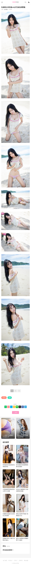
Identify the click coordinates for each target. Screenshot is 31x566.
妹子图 (5, 9)
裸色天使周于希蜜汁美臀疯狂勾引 (22, 514)
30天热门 (10, 560)
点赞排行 (21, 560)
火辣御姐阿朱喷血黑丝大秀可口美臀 (9, 490)
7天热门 (15, 560)
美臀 (10, 397)
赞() (15, 412)
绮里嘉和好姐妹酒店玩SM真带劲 (9, 465)
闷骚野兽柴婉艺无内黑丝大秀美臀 (9, 514)
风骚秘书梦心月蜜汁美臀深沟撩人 (9, 539)
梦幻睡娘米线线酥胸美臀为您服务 (22, 465)
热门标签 (5, 560)
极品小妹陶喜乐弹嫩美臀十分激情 (22, 539)
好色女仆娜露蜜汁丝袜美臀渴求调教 (22, 490)
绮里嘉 (4, 397)
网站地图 (26, 560)
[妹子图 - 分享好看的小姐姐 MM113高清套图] (15, 2)
